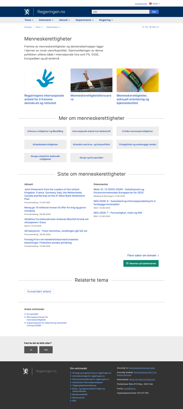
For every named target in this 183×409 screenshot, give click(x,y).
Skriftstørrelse (141, 4)
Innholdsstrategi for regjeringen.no (88, 376)
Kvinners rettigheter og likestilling (45, 131)
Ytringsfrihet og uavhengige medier (137, 144)
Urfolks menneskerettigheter (137, 131)
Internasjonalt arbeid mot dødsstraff (91, 131)
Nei (46, 349)
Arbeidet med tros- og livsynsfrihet (91, 144)
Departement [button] (84, 20)
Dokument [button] (45, 20)
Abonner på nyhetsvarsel (142, 263)
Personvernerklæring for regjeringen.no (90, 379)
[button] (39, 27)
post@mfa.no (129, 388)
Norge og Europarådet (91, 157)
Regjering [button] (105, 20)
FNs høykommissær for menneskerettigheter (37, 318)
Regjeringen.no (51, 11)
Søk (154, 11)
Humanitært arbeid (39, 291)
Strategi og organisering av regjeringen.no (91, 373)
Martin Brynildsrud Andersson (142, 379)
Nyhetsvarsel (78, 397)
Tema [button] (28, 20)
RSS (74, 401)
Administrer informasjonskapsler (87, 382)
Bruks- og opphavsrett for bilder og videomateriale (88, 389)
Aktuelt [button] (63, 20)
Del (146, 27)
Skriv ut (155, 27)
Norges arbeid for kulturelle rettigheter (45, 157)
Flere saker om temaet (142, 255)
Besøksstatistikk (79, 394)
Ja (31, 349)
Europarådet (32, 314)
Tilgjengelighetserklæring (84, 385)
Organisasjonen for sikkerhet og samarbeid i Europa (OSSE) (46, 324)
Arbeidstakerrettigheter (45, 144)
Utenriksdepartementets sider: (141, 368)
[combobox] (120, 12)
